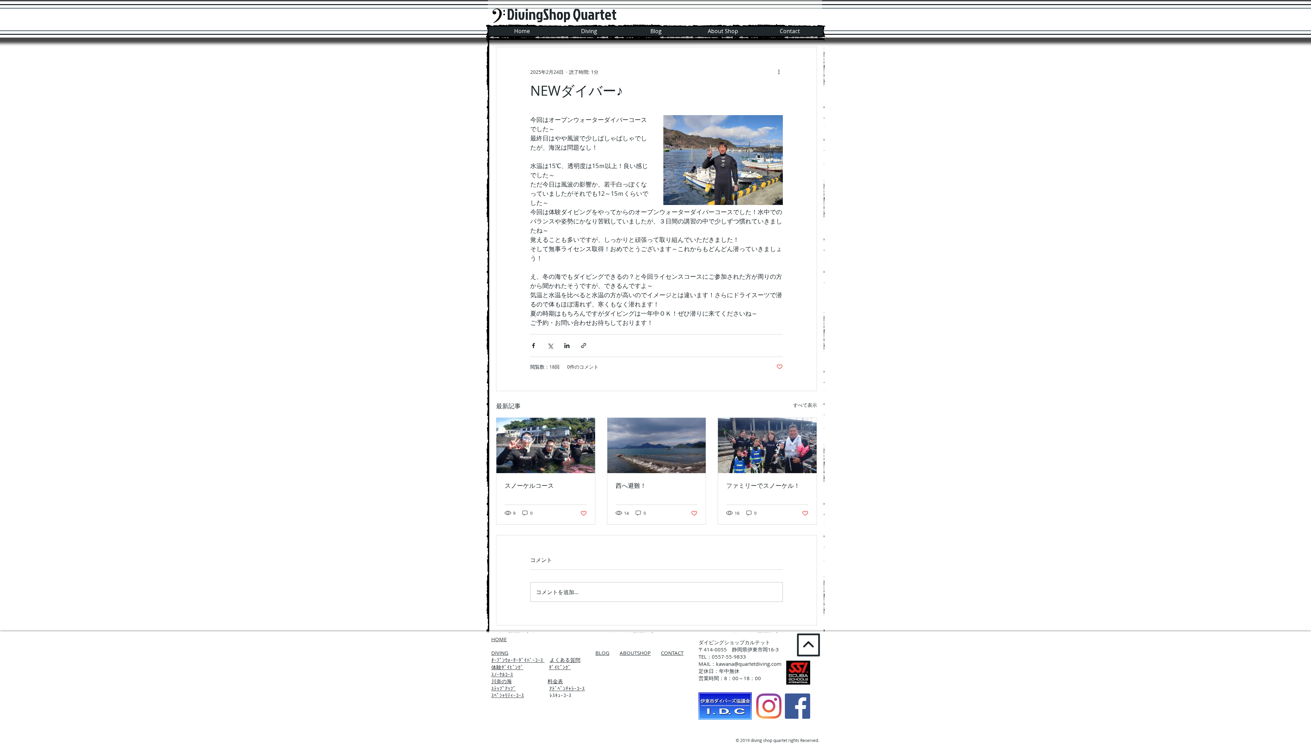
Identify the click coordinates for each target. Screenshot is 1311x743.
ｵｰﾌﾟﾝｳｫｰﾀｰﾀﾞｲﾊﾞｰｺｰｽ (518, 660)
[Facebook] (797, 706)
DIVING (499, 652)
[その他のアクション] (779, 72)
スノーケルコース (529, 485)
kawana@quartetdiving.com (748, 663)
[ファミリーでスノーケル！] (767, 445)
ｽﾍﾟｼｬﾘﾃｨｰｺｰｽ (507, 695)
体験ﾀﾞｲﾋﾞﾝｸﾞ (507, 667)
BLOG (602, 652)
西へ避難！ (631, 485)
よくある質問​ (565, 660)
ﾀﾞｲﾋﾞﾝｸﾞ (560, 667)
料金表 (555, 681)
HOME (499, 639)
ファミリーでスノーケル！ (763, 485)
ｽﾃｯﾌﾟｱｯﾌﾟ (503, 688)
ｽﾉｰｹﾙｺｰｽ (502, 674)
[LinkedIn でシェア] (567, 345)
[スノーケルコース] (545, 445)
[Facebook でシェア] (533, 345)
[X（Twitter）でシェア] (550, 345)
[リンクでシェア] (583, 345)
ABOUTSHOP (635, 652)
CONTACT (672, 652)
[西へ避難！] (656, 445)
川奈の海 (501, 681)
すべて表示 (805, 405)
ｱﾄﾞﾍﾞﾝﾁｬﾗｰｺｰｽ (567, 688)
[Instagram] (768, 706)
